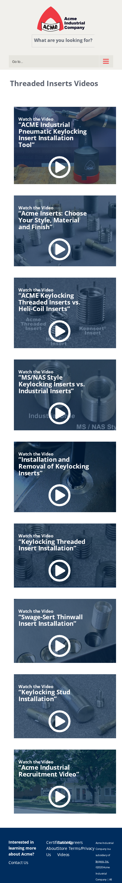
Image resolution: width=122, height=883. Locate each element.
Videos (63, 854)
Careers (76, 842)
